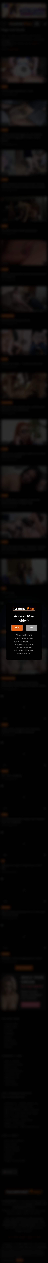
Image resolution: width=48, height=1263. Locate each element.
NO (31, 628)
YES (17, 628)
